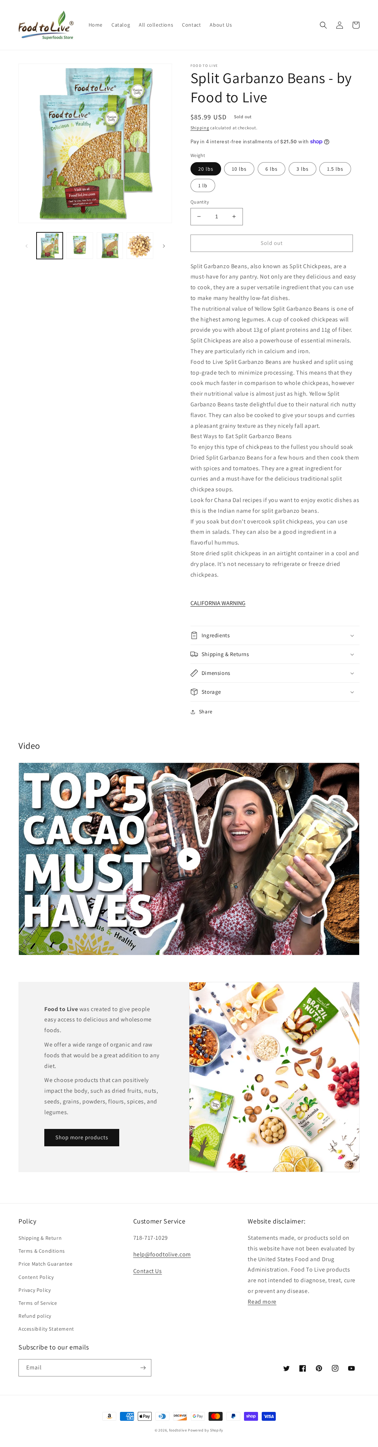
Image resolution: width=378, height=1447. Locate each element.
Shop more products (81, 1137)
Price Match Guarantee (45, 1263)
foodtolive (178, 1430)
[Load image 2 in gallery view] (79, 245)
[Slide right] (164, 246)
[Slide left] (26, 246)
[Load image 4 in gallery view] (140, 245)
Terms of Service (37, 1303)
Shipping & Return (40, 1238)
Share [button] (206, 711)
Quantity (199, 202)
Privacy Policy (34, 1290)
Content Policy (36, 1277)
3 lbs (302, 168)
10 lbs (239, 168)
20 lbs (205, 168)
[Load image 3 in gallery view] (110, 245)
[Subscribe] (143, 1367)
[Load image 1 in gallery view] (50, 245)
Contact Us (147, 1271)
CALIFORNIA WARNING (217, 603)
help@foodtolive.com (162, 1254)
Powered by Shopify (205, 1430)
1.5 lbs (335, 168)
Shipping (199, 127)
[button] (323, 25)
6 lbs (271, 168)
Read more (262, 1302)
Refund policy (34, 1316)
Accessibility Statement (46, 1328)
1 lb (202, 185)
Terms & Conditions (41, 1251)
